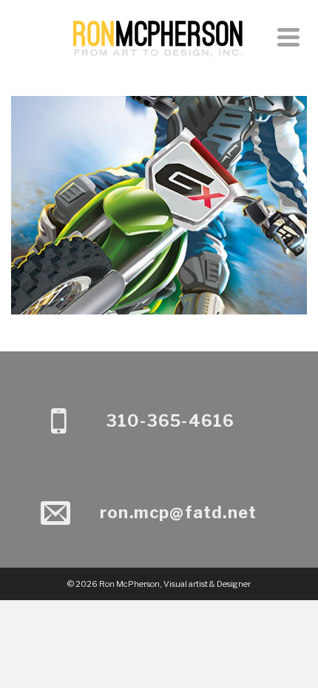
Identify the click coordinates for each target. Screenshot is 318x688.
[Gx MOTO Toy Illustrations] (159, 175)
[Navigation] (288, 37)
